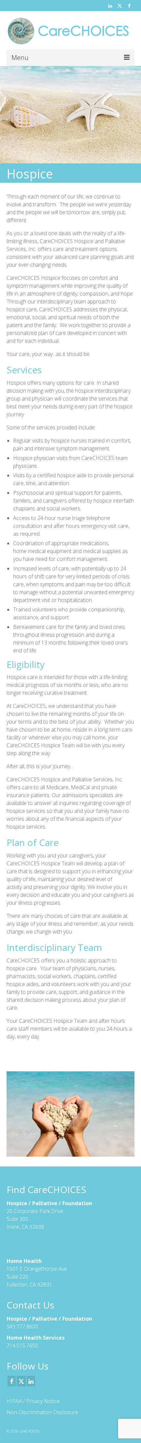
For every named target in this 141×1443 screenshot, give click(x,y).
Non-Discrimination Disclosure (42, 1412)
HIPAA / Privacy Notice (33, 1401)
